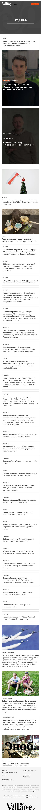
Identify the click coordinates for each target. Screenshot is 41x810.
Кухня (4, 236)
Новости (5, 38)
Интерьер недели (8, 717)
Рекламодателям (7, 779)
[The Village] (8, 4)
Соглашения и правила (27, 775)
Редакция (6, 327)
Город (5, 358)
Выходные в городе (8, 652)
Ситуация (6, 344)
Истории (4, 197)
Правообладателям (27, 770)
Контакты (5, 775)
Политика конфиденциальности (7, 771)
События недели (7, 698)
